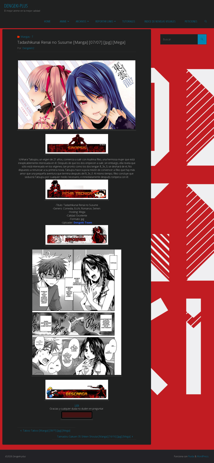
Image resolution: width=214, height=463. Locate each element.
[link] (206, 21)
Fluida (191, 456)
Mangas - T (27, 36)
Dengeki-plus (16, 5)
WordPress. (203, 456)
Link (77, 405)
